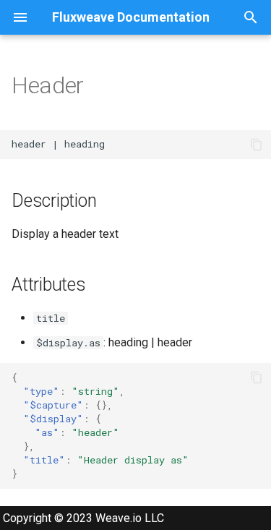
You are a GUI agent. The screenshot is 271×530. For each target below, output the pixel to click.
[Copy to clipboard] (256, 144)
